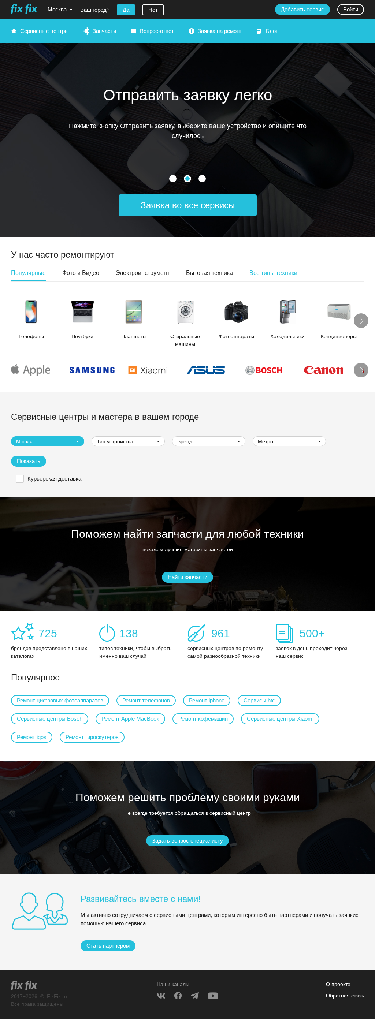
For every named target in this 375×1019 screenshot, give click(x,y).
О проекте (338, 984)
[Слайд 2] (202, 178)
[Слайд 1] (187, 178)
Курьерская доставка (54, 478)
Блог (272, 31)
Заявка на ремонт (220, 31)
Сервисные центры (44, 31)
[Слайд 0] (173, 178)
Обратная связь (345, 996)
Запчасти (104, 31)
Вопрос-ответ (157, 31)
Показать (28, 461)
